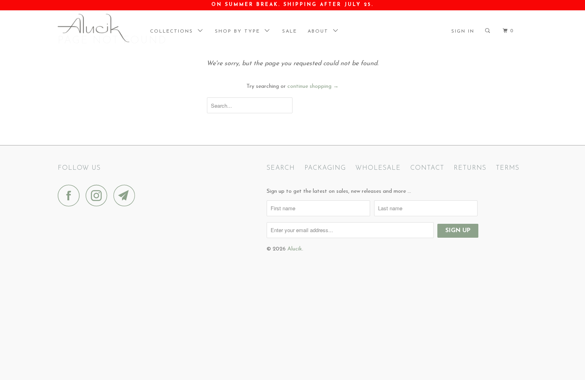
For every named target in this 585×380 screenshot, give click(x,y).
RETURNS (470, 168)
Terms (507, 168)
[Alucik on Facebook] (71, 195)
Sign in (462, 31)
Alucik (294, 249)
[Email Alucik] (126, 195)
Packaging (325, 168)
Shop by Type (240, 31)
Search (281, 168)
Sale (289, 31)
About (320, 31)
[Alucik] (98, 28)
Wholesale (378, 168)
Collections (174, 31)
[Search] (491, 31)
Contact (427, 168)
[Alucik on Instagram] (99, 195)
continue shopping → (313, 86)
